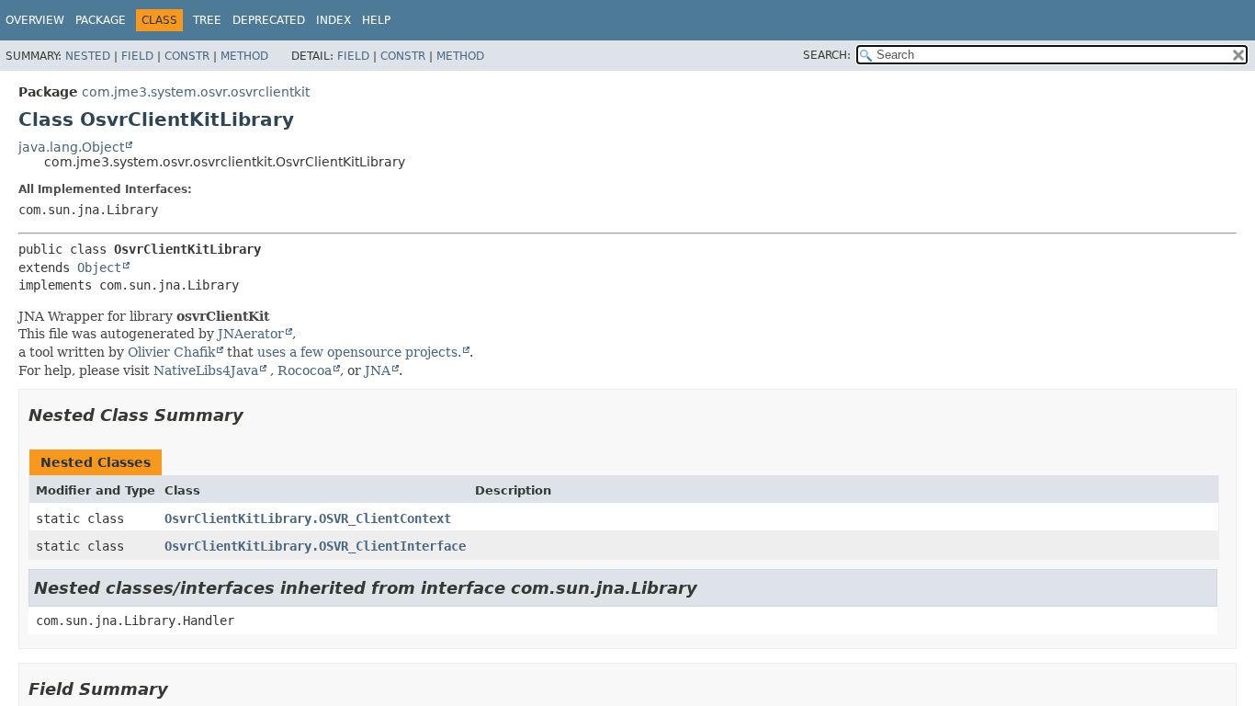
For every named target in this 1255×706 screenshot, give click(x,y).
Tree (207, 20)
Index (333, 20)
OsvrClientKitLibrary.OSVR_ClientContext (307, 518)
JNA (377, 370)
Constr (186, 56)
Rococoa (304, 370)
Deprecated (268, 20)
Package (100, 20)
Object (99, 267)
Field (137, 56)
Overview (35, 20)
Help (376, 20)
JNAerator (251, 333)
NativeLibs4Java (205, 370)
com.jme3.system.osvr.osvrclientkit (196, 92)
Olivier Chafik (171, 352)
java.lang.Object (71, 147)
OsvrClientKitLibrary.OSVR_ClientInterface (315, 546)
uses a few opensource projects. (359, 352)
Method (244, 56)
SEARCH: (827, 55)
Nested (87, 56)
